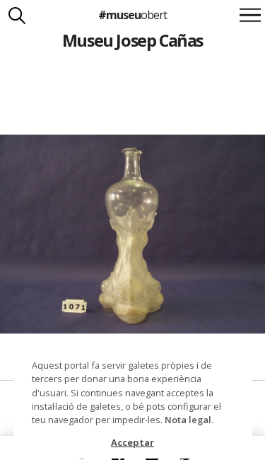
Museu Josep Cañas (132, 40)
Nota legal (188, 419)
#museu (132, 15)
